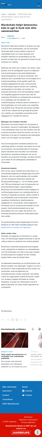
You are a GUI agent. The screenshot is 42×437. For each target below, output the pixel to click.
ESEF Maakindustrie (10, 404)
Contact (5, 395)
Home (3, 14)
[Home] (6, 4)
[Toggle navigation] (39, 4)
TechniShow (7, 399)
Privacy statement (28, 422)
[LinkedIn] (13, 319)
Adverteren (7, 391)
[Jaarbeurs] (21, 432)
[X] (17, 319)
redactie (10, 36)
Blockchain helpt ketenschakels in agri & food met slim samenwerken (16, 16)
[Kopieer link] (25, 319)
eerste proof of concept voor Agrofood (15, 227)
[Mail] (9, 320)
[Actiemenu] (37, 432)
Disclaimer (28, 417)
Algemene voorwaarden (28, 420)
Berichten (12, 14)
